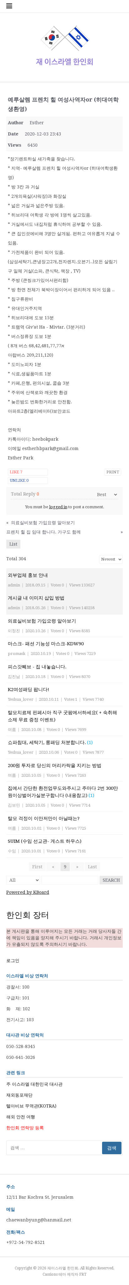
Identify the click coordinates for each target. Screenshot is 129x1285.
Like (16, 472)
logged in (58, 507)
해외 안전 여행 (20, 1116)
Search (111, 880)
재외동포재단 (19, 1095)
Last (92, 866)
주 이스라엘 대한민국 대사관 (34, 1084)
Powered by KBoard (27, 892)
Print (112, 472)
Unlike (19, 480)
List (13, 544)
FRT (82, 1274)
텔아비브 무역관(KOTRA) (31, 1105)
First (37, 866)
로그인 (12, 960)
